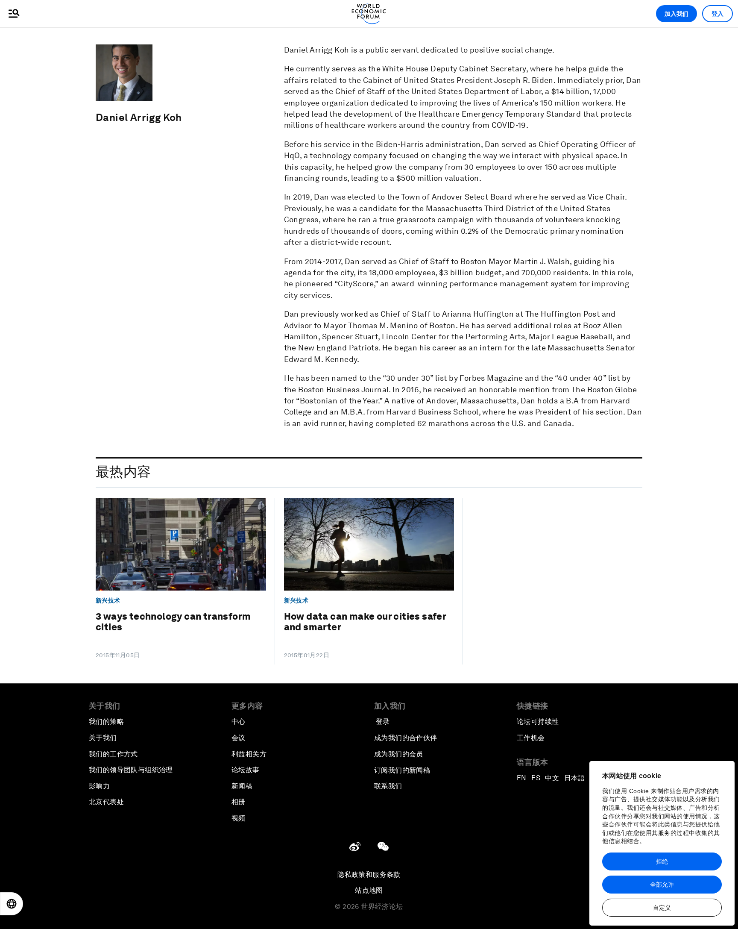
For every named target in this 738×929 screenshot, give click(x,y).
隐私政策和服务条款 (369, 874)
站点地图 (369, 890)
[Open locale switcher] (11, 904)
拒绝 (662, 861)
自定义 (662, 907)
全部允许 (662, 884)
